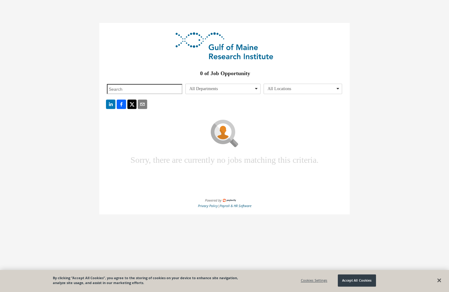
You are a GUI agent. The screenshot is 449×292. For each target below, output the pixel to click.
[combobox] (223, 89)
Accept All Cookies (356, 280)
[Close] (439, 280)
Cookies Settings (314, 280)
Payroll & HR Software (235, 205)
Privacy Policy (208, 205)
